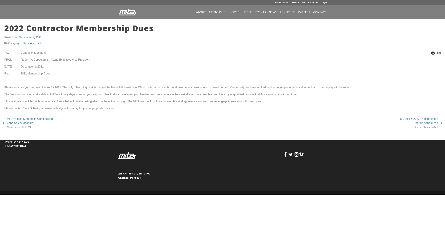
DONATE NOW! (281, 3)
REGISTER (313, 3)
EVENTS (261, 12)
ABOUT (201, 12)
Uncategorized (32, 43)
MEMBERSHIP (217, 12)
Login (324, 3)
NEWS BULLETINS (241, 12)
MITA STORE (298, 3)
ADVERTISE (287, 12)
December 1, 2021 (30, 37)
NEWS (273, 12)
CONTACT (320, 12)
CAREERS (304, 12)
